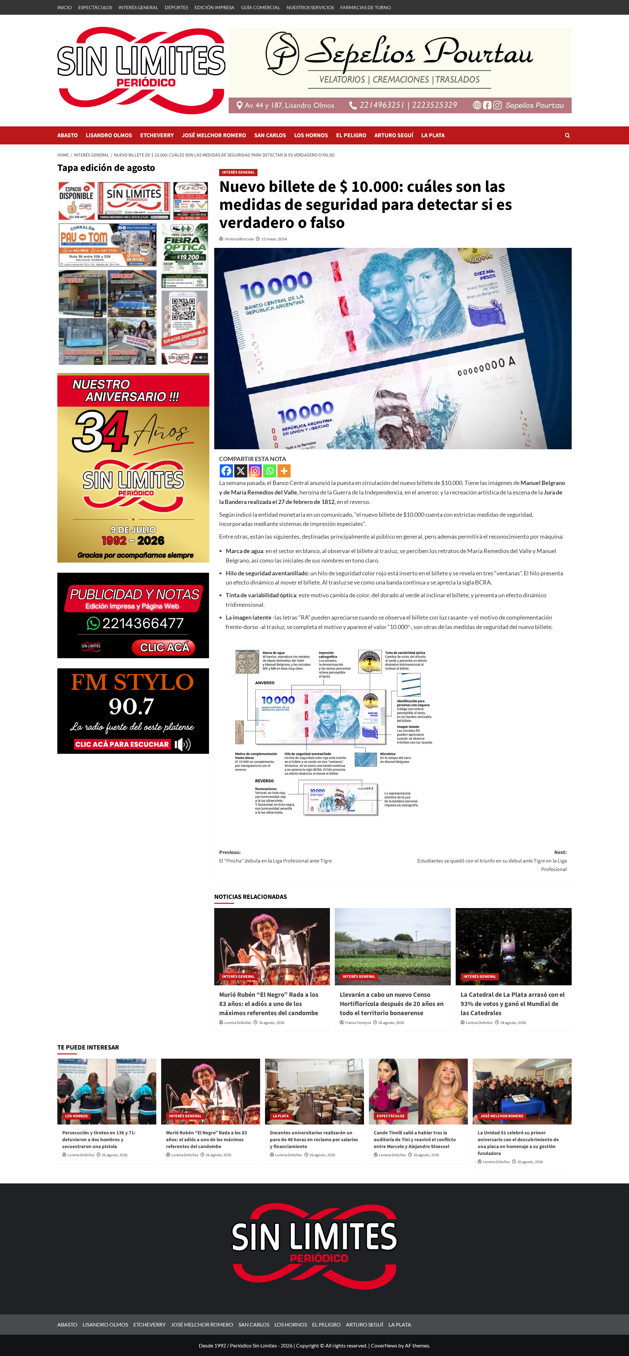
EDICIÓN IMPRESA (215, 7)
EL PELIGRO (351, 135)
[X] (240, 470)
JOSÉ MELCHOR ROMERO (214, 135)
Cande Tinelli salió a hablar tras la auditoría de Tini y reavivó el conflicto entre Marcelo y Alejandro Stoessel (415, 1139)
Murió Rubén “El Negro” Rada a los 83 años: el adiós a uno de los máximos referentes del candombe (268, 1004)
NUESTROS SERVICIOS (310, 7)
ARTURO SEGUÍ (393, 135)
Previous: (275, 856)
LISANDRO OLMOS (109, 135)
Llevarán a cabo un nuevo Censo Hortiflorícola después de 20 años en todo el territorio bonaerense (392, 1004)
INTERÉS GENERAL (138, 7)
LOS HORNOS (311, 135)
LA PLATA (433, 135)
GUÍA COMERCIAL (260, 7)
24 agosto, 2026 (513, 1023)
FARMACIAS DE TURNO (365, 7)
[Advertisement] (133, 810)
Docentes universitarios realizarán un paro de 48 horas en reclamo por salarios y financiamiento (314, 1139)
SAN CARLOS (270, 135)
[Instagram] (255, 470)
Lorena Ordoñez (237, 1023)
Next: (492, 861)
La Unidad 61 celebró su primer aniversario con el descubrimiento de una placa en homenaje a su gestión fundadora (518, 1143)
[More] (284, 470)
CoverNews (384, 1345)
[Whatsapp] (269, 470)
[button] (567, 135)
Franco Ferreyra (358, 1023)
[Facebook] (226, 470)
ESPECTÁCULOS (95, 7)
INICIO (64, 7)
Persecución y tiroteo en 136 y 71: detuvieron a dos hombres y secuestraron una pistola (99, 1139)
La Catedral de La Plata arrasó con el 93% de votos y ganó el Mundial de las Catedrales (513, 1004)
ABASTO (67, 135)
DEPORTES (176, 7)
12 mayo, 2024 (274, 238)
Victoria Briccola (239, 238)
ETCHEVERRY (157, 135)
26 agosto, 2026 (271, 1023)
